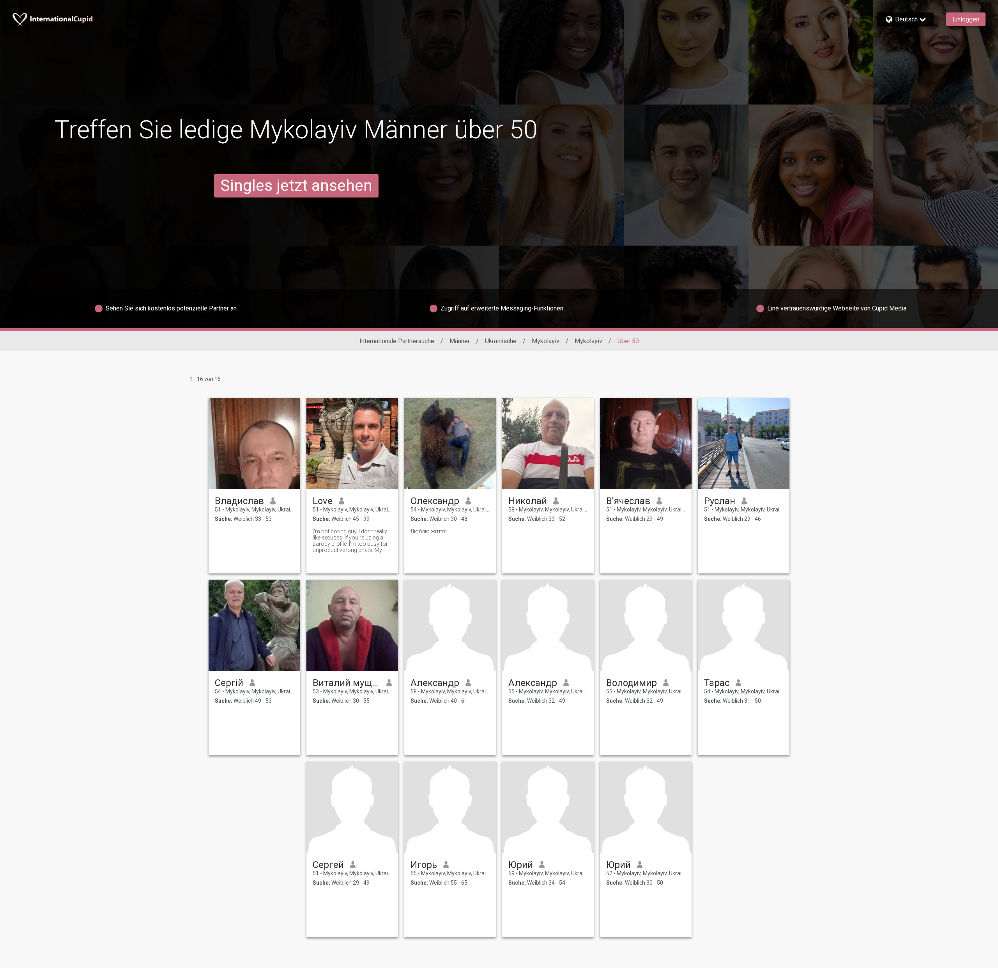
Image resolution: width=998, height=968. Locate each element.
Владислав (239, 500)
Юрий (520, 864)
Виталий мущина (346, 682)
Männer (459, 341)
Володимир (631, 682)
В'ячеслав (628, 500)
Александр (435, 682)
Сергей (328, 864)
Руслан (719, 500)
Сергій (229, 682)
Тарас (716, 682)
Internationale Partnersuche (396, 341)
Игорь (424, 864)
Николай (527, 500)
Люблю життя (429, 531)
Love (323, 500)
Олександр (435, 500)
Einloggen (965, 19)
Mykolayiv (545, 341)
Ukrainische (501, 341)
